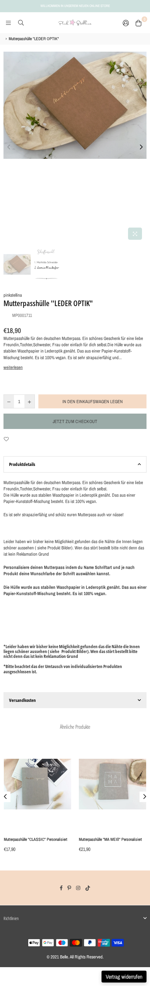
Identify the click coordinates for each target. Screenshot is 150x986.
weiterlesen (13, 367)
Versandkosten (22, 700)
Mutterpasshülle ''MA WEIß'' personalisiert (110, 839)
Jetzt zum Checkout (75, 421)
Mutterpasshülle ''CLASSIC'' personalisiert (35, 839)
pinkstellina (12, 295)
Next (141, 147)
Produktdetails (22, 464)
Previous (8, 147)
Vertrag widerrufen (124, 976)
